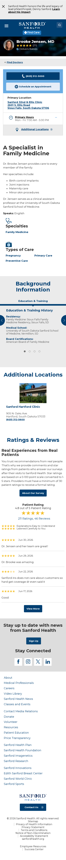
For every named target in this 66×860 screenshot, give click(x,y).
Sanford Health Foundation (22, 750)
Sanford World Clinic (18, 778)
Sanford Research (16, 761)
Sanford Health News (18, 699)
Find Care (33, 32)
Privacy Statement (33, 827)
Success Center (34, 849)
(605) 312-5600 (15, 419)
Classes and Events (17, 704)
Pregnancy (13, 255)
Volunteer (10, 722)
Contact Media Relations (21, 711)
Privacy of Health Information (34, 824)
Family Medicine (17, 232)
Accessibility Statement (34, 836)
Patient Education (16, 732)
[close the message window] (2, 6)
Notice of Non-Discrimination (33, 833)
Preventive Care (17, 260)
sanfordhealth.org (33, 838)
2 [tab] (30, 351)
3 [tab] (34, 351)
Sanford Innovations (17, 768)
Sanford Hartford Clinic (23, 406)
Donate (9, 716)
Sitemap (33, 821)
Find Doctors (15, 62)
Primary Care (43, 255)
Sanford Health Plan (18, 745)
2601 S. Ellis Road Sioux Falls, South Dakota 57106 (28, 106)
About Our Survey (33, 493)
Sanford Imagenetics (18, 755)
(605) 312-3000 (35, 76)
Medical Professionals (19, 683)
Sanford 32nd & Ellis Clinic (25, 102)
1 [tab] (25, 351)
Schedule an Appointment (35, 86)
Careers (9, 688)
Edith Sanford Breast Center (23, 773)
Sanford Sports (14, 784)
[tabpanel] (33, 325)
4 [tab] (39, 351)
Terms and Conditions (34, 830)
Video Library (13, 693)
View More (33, 608)
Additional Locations (35, 129)
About (8, 677)
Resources (11, 727)
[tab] (33, 302)
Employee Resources (33, 846)
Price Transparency (17, 738)
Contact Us (31, 807)
